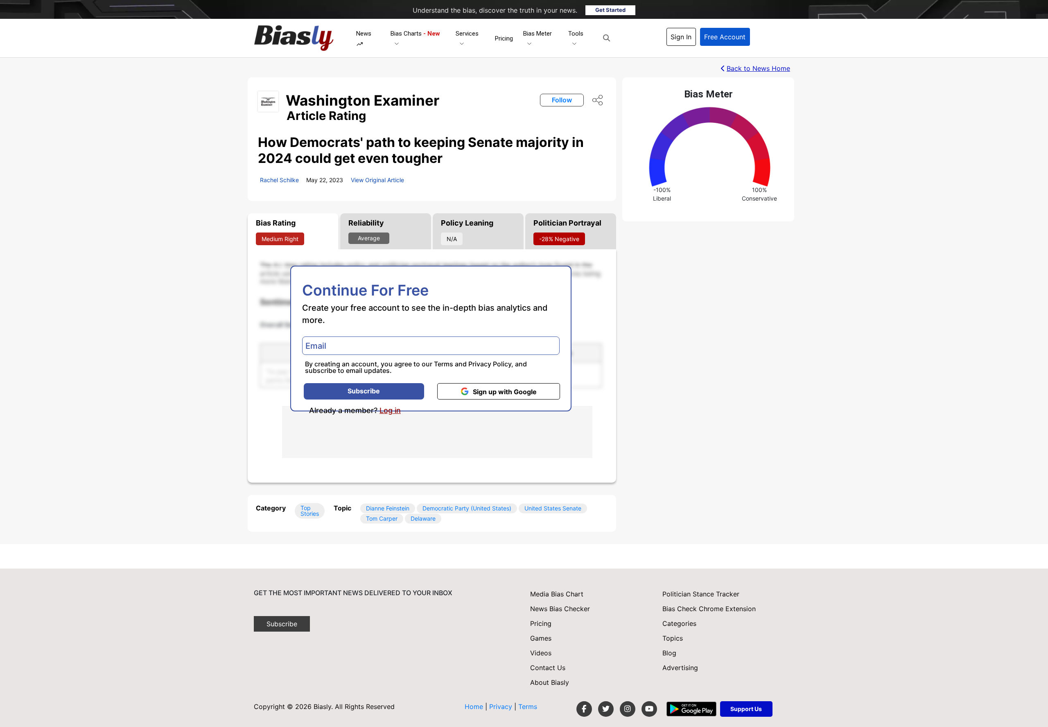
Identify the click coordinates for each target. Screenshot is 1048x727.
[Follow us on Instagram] (627, 709)
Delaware (423, 518)
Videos (540, 653)
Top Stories (309, 510)
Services (467, 33)
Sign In (681, 37)
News (363, 33)
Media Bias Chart (556, 594)
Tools (575, 33)
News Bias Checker (560, 609)
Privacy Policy (489, 364)
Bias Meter (537, 33)
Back (758, 68)
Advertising (680, 668)
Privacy (501, 706)
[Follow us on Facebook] (584, 709)
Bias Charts (415, 33)
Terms (443, 364)
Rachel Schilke (279, 179)
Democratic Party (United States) (466, 508)
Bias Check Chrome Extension (709, 609)
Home (474, 706)
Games (540, 638)
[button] (606, 38)
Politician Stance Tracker (700, 594)
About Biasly (549, 682)
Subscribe (364, 391)
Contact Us (547, 668)
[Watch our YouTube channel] (649, 709)
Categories (679, 623)
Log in (390, 410)
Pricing (504, 38)
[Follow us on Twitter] (606, 709)
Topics (672, 638)
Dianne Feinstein (387, 508)
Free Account (724, 37)
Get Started (610, 10)
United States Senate (552, 508)
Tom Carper (382, 518)
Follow (562, 100)
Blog (669, 653)
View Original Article (377, 179)
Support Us (746, 708)
